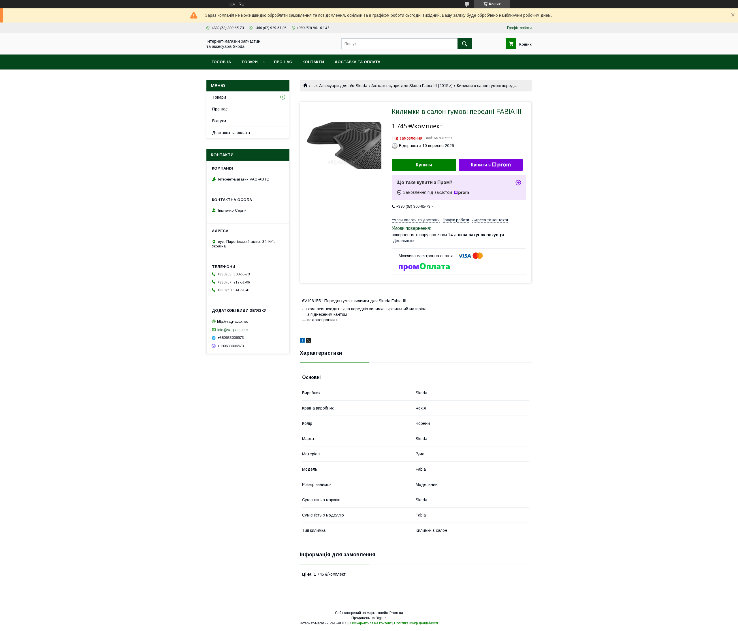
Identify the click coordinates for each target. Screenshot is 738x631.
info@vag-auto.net (232, 329)
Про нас (283, 62)
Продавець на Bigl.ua (369, 618)
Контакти (313, 62)
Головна (221, 62)
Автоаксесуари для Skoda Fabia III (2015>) (412, 85)
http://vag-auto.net (232, 321)
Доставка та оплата (357, 62)
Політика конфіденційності (416, 623)
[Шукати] (465, 43)
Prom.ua (396, 613)
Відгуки (219, 121)
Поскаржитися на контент (370, 623)
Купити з (481, 164)
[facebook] (302, 341)
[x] (308, 341)
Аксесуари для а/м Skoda (343, 85)
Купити (424, 164)
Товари (249, 62)
